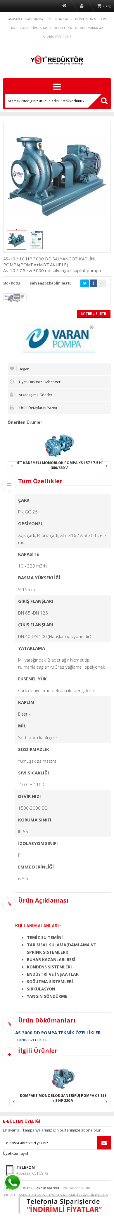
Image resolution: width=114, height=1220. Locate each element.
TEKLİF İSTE (95, 313)
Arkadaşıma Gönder (35, 394)
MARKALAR (95, 28)
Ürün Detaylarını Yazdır (38, 407)
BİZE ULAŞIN (20, 28)
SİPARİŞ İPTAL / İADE (57, 37)
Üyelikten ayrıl (15, 1153)
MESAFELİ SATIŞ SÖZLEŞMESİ (25, 1195)
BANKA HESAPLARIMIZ (69, 28)
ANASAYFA (15, 19)
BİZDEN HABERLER (59, 19)
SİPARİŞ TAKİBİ (41, 28)
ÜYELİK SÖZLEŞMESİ (63, 1195)
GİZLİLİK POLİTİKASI (96, 1195)
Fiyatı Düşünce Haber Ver (39, 381)
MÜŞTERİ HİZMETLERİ (90, 19)
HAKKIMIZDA (34, 19)
